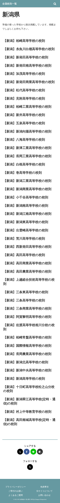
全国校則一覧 (9, 3)
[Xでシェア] (20, 452)
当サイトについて (44, 491)
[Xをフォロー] (30, 467)
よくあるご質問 (15, 495)
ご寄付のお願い (15, 491)
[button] (40, 452)
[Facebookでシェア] (27, 452)
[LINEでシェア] (33, 452)
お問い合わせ (44, 495)
